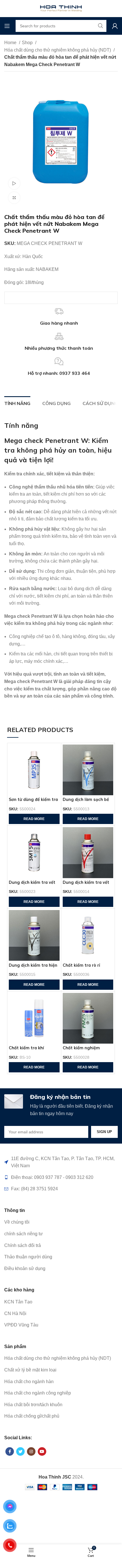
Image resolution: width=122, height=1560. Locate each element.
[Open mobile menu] (7, 26)
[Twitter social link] (20, 1451)
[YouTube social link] (42, 1451)
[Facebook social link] (9, 1451)
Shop (28, 42)
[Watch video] (14, 183)
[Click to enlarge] (14, 197)
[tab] (17, 402)
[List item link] (61, 1222)
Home (11, 42)
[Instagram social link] (31, 1451)
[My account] (115, 26)
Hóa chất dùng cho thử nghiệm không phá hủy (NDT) (58, 50)
